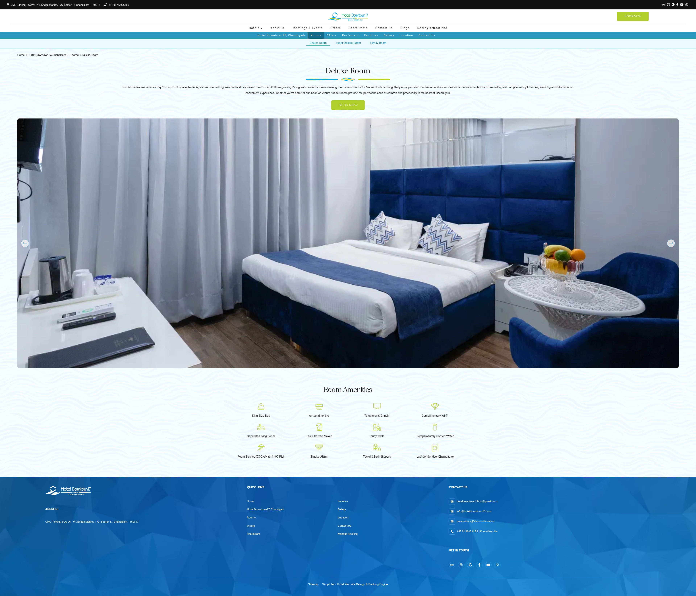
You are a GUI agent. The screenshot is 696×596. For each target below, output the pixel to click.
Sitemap (313, 584)
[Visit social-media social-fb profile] (677, 4)
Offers (335, 28)
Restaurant (350, 35)
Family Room (378, 43)
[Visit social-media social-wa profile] (686, 4)
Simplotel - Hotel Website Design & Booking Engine (355, 584)
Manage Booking (348, 533)
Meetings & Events (308, 28)
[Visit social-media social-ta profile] (663, 4)
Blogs (405, 28)
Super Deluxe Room (348, 43)
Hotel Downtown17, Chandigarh (281, 35)
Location (406, 35)
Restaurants (358, 28)
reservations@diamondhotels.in (475, 521)
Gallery (389, 35)
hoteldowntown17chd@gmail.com (477, 501)
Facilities (371, 35)
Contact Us (384, 28)
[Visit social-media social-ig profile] (668, 4)
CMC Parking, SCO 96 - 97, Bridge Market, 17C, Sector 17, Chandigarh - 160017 (55, 4)
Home (21, 55)
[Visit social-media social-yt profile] (681, 4)
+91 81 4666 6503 (118, 4)
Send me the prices (672, 280)
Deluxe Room (318, 43)
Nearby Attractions (432, 28)
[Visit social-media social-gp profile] (673, 4)
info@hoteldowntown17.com (474, 511)
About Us (277, 28)
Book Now (633, 16)
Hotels (254, 28)
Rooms (316, 35)
